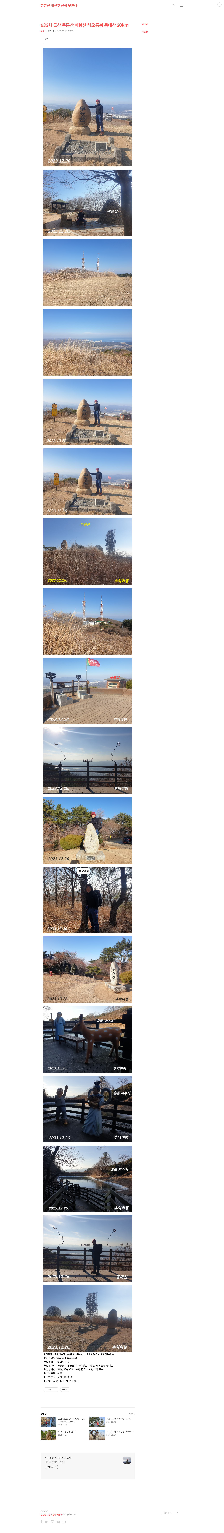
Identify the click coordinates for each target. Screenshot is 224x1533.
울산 (42, 30)
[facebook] (41, 1522)
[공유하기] (53, 1390)
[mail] (64, 1522)
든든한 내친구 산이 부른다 (59, 5)
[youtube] (58, 1522)
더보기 (132, 1413)
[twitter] (46, 1522)
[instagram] (52, 1522)
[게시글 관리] (56, 1390)
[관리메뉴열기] (219, 4)
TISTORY (44, 1511)
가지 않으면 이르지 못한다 (55, 1461)
